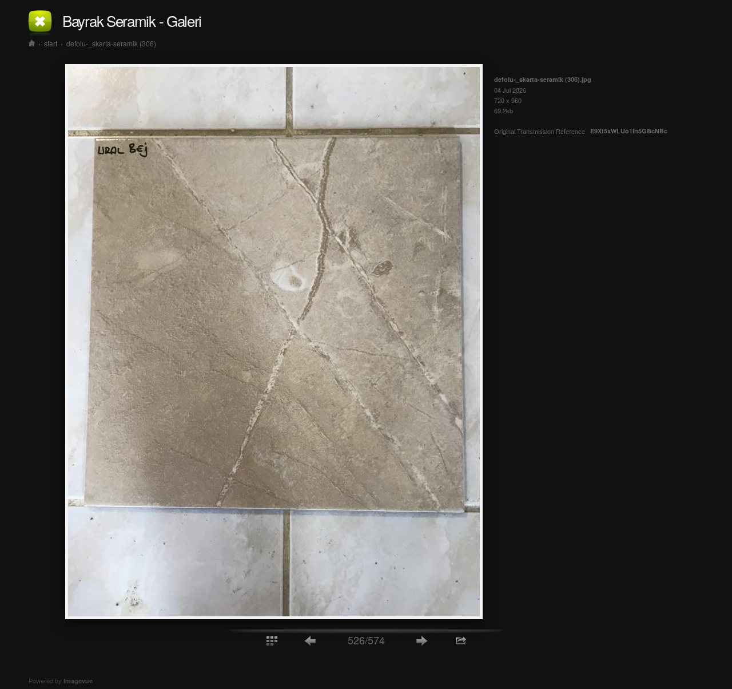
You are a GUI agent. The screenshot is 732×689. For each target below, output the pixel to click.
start (50, 43)
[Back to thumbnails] (271, 640)
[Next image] (422, 640)
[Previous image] (310, 640)
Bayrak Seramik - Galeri (131, 20)
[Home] (32, 43)
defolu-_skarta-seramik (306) (111, 43)
